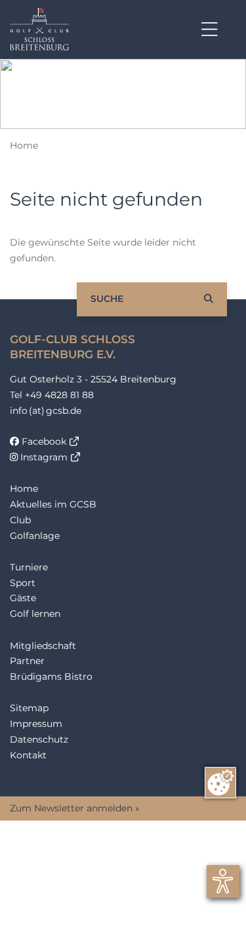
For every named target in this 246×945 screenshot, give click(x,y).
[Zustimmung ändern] (220, 782)
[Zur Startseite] (39, 29)
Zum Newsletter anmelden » (75, 808)
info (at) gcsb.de (45, 411)
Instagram (43, 457)
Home (24, 145)
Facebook (42, 441)
